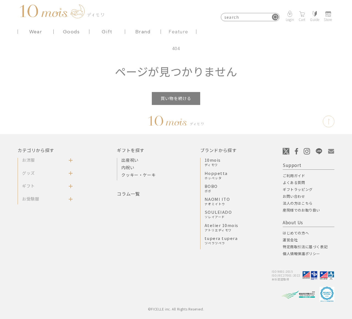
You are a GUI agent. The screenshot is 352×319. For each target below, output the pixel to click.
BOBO (211, 188)
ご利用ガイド (294, 175)
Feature (178, 31)
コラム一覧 (128, 193)
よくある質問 (294, 182)
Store (328, 19)
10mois (213, 162)
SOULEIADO (218, 214)
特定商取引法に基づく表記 (305, 246)
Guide (315, 19)
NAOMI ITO (217, 201)
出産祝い (129, 160)
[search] (275, 17)
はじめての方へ (296, 233)
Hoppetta (216, 175)
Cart (302, 19)
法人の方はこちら (298, 203)
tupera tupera (221, 240)
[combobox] (250, 17)
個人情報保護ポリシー (301, 253)
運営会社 (290, 239)
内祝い (127, 167)
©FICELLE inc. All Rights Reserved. (176, 309)
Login (290, 19)
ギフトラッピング (298, 189)
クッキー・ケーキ (138, 175)
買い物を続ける (176, 98)
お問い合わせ (294, 196)
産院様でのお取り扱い (301, 210)
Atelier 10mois (221, 227)
